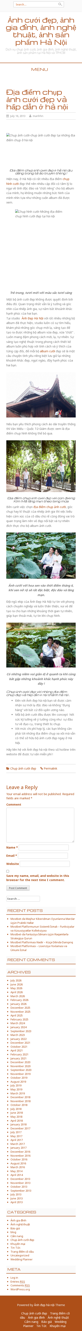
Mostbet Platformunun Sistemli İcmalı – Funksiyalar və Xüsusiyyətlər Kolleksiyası (42, 928)
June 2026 (17, 984)
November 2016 (20, 1155)
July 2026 (16, 980)
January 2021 (18, 1058)
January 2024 (18, 1027)
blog (13, 1232)
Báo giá (15, 1228)
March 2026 (18, 996)
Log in (14, 1277)
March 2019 (18, 1093)
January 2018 (18, 1124)
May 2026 (16, 988)
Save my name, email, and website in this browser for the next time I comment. (37, 878)
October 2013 (19, 1186)
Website (12, 864)
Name (12, 847)
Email (11, 856)
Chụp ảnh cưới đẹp (23, 768)
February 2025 (19, 1019)
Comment (13, 804)
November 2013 (20, 1183)
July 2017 (16, 1132)
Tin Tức (15, 1247)
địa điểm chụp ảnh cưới (49, 507)
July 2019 (16, 1085)
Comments (20, 1285)
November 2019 (20, 1074)
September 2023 (21, 1031)
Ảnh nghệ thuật (20, 1224)
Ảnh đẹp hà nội (44, 1305)
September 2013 (21, 1190)
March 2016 (18, 1167)
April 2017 (17, 1140)
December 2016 (20, 1151)
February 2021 (19, 1054)
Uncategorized (20, 1255)
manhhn (38, 116)
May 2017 (16, 1136)
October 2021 (19, 1046)
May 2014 (16, 1171)
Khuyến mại (18, 1244)
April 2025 (17, 1015)
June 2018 (17, 1113)
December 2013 (20, 1179)
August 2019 (18, 1081)
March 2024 (18, 1023)
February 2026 (19, 1000)
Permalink (50, 768)
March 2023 (18, 1035)
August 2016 (18, 1163)
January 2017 (18, 1148)
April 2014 (17, 1175)
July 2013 (16, 1194)
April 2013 (17, 1202)
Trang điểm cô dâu (22, 1251)
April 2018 (17, 1120)
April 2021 (17, 1050)
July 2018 (16, 1109)
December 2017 (20, 1128)
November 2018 (20, 1101)
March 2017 (18, 1144)
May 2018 (16, 1116)
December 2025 (20, 1008)
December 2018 (20, 1097)
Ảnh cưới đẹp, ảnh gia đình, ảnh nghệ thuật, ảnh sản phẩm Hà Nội (41, 31)
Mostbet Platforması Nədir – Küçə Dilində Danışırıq (42, 942)
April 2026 (17, 992)
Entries (18, 1281)
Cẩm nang (17, 1236)
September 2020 (21, 1070)
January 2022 (18, 1039)
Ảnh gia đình (18, 1220)
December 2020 (20, 1062)
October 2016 (19, 1159)
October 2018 (19, 1105)
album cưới (47, 351)
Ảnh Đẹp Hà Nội (32, 318)
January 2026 (18, 1004)
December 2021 (20, 1043)
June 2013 (17, 1198)
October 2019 (19, 1078)
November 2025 (20, 1011)
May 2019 (16, 1089)
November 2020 (20, 1066)
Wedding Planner (22, 1259)
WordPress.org (20, 1289)
